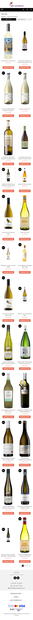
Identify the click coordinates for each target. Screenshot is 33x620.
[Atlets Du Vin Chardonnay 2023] (24, 294)
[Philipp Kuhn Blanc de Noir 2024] (8, 253)
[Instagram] (18, 577)
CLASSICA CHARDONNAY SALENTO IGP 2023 (8, 109)
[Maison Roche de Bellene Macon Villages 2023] (8, 439)
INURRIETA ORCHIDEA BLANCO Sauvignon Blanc (8, 157)
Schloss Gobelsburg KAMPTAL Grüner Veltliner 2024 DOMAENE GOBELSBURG (8, 362)
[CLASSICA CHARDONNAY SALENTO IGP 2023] (8, 89)
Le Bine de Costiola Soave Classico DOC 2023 (25, 555)
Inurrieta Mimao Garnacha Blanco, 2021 (8, 410)
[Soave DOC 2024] (24, 213)
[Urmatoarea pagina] (30, 566)
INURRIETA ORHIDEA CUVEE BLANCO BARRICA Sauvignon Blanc (24, 410)
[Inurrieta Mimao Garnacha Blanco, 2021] (8, 390)
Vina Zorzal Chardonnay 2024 (8, 233)
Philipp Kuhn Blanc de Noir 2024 (8, 266)
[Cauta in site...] (31, 9)
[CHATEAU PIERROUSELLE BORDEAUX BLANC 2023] (8, 175)
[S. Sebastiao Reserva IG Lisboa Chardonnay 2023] (24, 137)
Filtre (9, 19)
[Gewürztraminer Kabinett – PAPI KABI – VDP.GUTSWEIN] (8, 535)
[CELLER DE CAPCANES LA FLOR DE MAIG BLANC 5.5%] (24, 41)
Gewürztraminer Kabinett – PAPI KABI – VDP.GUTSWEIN (8, 555)
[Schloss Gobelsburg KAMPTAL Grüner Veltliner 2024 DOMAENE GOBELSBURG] (8, 342)
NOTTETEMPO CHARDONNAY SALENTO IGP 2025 (24, 459)
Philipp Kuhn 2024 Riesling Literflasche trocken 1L (25, 362)
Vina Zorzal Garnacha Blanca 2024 (8, 314)
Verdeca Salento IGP (24, 109)
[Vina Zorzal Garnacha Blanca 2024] (8, 294)
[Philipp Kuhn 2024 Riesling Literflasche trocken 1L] (24, 342)
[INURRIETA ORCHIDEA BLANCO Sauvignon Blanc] (8, 137)
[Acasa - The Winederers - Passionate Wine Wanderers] (16, 4)
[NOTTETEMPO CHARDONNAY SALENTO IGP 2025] (24, 439)
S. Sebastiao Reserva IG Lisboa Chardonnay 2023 (24, 157)
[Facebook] (15, 577)
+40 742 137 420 (17, 586)
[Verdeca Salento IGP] (24, 89)
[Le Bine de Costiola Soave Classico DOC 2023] (24, 535)
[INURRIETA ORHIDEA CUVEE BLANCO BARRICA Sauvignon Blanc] (24, 390)
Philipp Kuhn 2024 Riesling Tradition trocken (25, 507)
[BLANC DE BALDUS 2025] (24, 175)
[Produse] (2, 10)
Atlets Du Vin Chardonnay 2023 (25, 314)
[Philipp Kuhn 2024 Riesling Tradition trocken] (24, 487)
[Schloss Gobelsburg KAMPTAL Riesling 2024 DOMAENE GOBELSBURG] (8, 487)
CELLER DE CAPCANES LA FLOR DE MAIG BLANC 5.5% (25, 61)
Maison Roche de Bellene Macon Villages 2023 (8, 459)
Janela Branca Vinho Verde (8, 61)
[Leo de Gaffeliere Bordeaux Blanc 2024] (24, 253)
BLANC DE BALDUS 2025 (24, 184)
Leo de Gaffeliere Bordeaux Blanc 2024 (25, 266)
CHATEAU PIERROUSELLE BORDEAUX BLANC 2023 (8, 184)
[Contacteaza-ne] (23, 9)
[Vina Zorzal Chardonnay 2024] (8, 213)
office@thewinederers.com (17, 588)
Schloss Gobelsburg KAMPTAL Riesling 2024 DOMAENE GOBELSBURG (8, 507)
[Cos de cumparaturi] (27, 9)
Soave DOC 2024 (24, 232)
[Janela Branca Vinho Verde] (8, 41)
